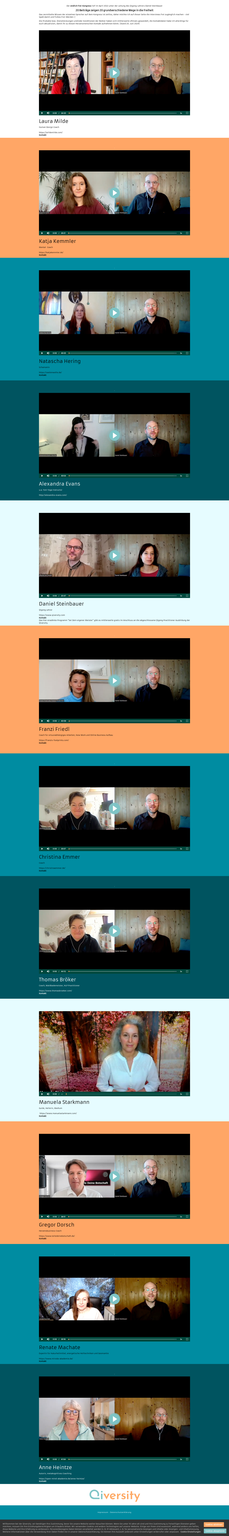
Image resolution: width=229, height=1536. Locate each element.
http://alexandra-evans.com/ (53, 495)
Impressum (103, 1512)
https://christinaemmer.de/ (52, 868)
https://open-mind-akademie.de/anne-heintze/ (62, 1478)
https (41, 615)
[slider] (123, 971)
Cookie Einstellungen (190, 1532)
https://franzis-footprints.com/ (54, 740)
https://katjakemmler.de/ (51, 252)
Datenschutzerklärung (120, 1512)
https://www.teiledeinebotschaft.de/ (57, 1236)
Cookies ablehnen (213, 1524)
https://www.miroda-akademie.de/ (56, 1358)
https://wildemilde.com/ (51, 132)
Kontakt (42, 135)
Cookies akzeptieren (215, 1531)
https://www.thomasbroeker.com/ (55, 991)
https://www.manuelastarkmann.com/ (58, 1113)
